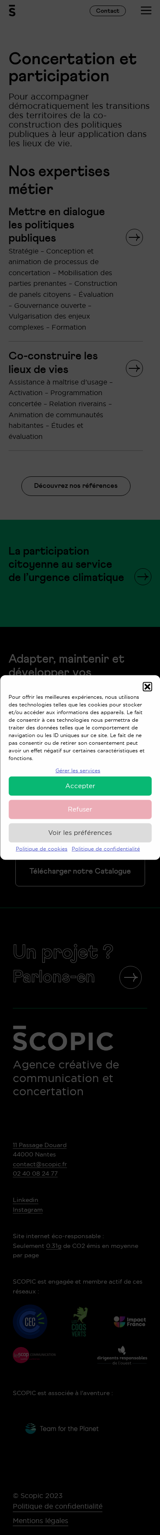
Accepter (80, 786)
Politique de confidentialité (106, 848)
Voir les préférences (80, 833)
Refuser (80, 809)
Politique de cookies (41, 848)
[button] (147, 687)
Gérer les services (77, 770)
